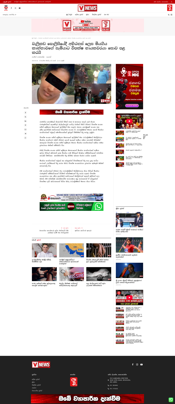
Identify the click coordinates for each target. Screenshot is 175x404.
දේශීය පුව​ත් (79, 14)
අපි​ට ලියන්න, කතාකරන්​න (161, 2)
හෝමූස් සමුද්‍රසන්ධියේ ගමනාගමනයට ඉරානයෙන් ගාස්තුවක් (68, 262)
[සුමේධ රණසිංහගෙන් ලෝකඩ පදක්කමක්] (129, 245)
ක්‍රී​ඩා (87, 14)
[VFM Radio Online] (5, 8)
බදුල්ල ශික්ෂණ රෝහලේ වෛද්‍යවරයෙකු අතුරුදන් (68, 284)
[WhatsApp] (25, 138)
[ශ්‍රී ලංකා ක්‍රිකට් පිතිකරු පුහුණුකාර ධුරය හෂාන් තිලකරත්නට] (129, 270)
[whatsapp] (71, 206)
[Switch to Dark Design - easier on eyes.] (171, 1)
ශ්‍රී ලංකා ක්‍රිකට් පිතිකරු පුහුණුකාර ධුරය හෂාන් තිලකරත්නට (129, 281)
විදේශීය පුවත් (96, 14)
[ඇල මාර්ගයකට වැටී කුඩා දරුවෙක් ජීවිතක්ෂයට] (98, 274)
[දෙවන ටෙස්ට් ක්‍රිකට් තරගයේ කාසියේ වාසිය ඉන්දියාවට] (129, 219)
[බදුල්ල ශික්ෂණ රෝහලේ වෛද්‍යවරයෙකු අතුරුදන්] (71, 274)
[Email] (25, 129)
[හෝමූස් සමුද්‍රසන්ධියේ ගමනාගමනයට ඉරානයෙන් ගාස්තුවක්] (71, 250)
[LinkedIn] (25, 121)
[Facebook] (25, 112)
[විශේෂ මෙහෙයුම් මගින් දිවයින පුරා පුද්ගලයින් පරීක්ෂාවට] (98, 250)
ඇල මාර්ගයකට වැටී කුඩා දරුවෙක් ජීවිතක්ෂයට (96, 284)
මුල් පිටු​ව (34, 38)
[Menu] (171, 15)
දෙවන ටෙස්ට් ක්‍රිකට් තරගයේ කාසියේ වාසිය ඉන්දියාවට (129, 231)
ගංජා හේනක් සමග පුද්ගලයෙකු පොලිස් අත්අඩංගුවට (43, 284)
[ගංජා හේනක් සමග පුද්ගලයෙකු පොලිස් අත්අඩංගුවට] (44, 274)
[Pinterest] (25, 125)
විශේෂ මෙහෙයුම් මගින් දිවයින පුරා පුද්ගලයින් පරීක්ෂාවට (32, 2)
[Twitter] (25, 117)
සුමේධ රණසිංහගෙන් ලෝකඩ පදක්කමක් (126, 256)
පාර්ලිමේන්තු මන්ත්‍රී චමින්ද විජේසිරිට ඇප (41, 261)
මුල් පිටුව (69, 14)
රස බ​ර (106, 14)
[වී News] (87, 8)
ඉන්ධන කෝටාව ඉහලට (83, 231)
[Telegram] (25, 133)
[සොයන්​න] (169, 15)
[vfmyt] (87, 25)
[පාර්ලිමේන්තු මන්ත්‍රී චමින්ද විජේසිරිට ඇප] (44, 250)
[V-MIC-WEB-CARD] (129, 86)
